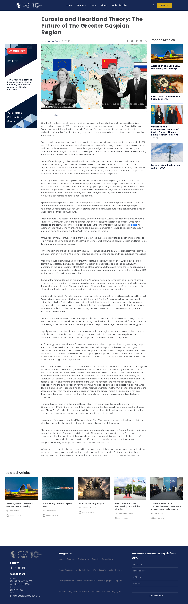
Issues (69, 5)
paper (134, 224)
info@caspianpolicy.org (25, 595)
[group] (94, 115)
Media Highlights (119, 5)
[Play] (46, 115)
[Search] (153, 5)
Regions (81, 5)
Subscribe (164, 5)
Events (93, 5)
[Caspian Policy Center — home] (29, 5)
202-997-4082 (16, 590)
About (104, 5)
